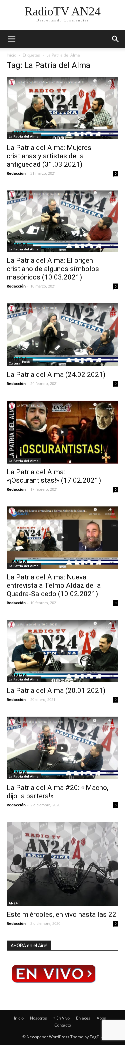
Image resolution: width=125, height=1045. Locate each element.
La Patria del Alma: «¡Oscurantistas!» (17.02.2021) (54, 476)
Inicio (11, 55)
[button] (115, 39)
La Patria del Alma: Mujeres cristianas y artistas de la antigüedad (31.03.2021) (49, 156)
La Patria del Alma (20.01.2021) (56, 691)
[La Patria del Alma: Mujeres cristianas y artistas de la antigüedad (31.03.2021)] (62, 108)
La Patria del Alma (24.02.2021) (56, 375)
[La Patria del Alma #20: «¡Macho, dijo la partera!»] (62, 748)
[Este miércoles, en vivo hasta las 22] (62, 864)
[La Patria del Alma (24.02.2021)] (62, 335)
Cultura (14, 363)
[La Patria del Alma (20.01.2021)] (62, 651)
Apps (101, 1018)
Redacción (16, 173)
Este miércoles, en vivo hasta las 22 (61, 914)
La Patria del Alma (24, 136)
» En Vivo (61, 1018)
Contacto (62, 1025)
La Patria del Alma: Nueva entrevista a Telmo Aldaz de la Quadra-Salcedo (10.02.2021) (54, 585)
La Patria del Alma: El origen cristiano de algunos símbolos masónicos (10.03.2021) (53, 268)
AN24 (13, 903)
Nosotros (38, 1018)
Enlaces (83, 1018)
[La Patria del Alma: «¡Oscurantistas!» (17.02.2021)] (62, 432)
